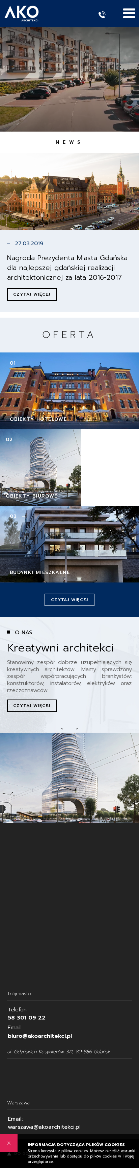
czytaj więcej (31, 706)
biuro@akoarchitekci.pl (40, 1036)
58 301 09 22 (27, 1017)
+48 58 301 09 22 (107, 14)
